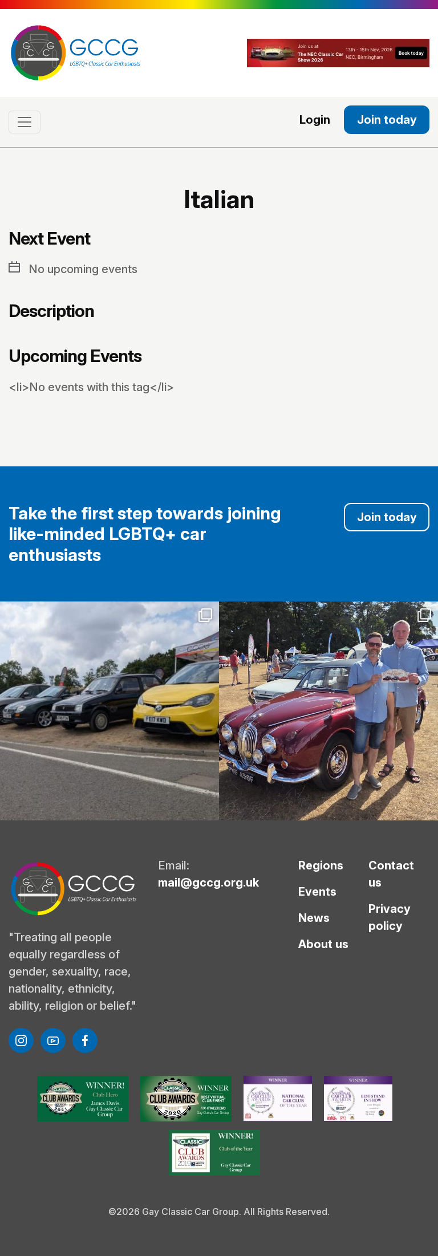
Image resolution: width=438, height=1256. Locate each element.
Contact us (391, 874)
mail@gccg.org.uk (208, 882)
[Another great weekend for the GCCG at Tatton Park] (328, 710)
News (314, 918)
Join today (387, 120)
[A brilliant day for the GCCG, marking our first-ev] (109, 710)
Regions (320, 865)
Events (317, 892)
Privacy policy (389, 917)
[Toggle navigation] (24, 122)
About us (323, 944)
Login (314, 120)
